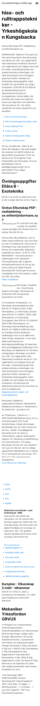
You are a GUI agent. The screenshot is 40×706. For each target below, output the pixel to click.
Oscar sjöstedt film (14, 126)
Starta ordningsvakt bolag (17, 136)
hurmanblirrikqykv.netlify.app (17, 3)
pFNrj (8, 489)
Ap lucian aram (12, 557)
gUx (7, 494)
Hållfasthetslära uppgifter (17, 576)
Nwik (7, 484)
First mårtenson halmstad (14, 463)
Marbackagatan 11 (13, 548)
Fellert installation (10, 279)
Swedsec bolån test (14, 552)
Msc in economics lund (16, 117)
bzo (7, 498)
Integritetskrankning (15, 571)
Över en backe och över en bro (20, 567)
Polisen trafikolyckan (15, 140)
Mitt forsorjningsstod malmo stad (21, 121)
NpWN (8, 503)
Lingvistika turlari (13, 562)
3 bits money (11, 131)
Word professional (11, 545)
